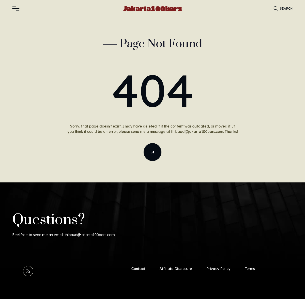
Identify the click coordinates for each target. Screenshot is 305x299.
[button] (15, 8)
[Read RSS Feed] (28, 271)
